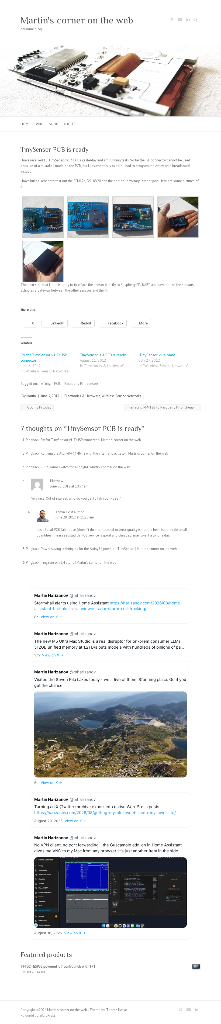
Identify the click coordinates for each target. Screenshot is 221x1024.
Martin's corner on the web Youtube (180, 20)
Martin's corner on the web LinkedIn (188, 20)
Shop (53, 124)
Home (25, 124)
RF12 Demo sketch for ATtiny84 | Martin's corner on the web (85, 467)
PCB (57, 383)
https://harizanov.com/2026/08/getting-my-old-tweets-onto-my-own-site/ (105, 812)
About (69, 124)
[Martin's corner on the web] (110, 47)
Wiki (39, 124)
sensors (93, 383)
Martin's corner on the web (76, 20)
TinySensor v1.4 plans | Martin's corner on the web (78, 562)
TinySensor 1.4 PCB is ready (103, 354)
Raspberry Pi (73, 383)
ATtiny (45, 383)
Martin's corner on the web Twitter (172, 20)
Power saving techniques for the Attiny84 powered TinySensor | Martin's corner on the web (109, 548)
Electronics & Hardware (82, 396)
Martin (31, 396)
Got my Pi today (37, 407)
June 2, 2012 (50, 396)
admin (60, 512)
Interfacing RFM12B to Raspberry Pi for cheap (162, 407)
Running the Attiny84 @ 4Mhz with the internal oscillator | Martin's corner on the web (104, 453)
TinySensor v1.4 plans (157, 354)
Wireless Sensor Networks (121, 396)
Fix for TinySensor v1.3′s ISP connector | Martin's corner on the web (91, 440)
